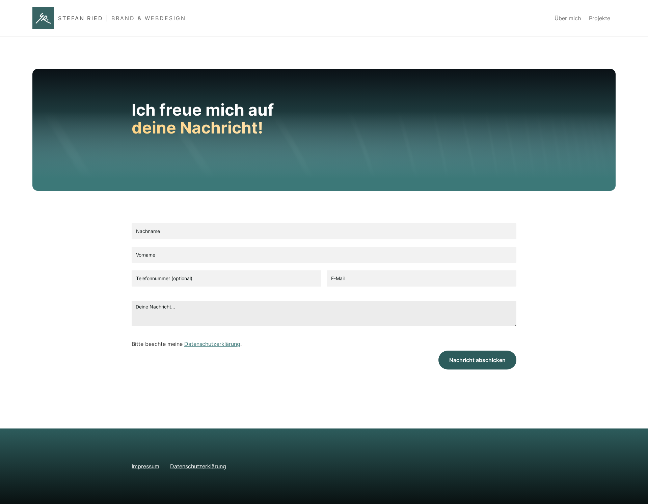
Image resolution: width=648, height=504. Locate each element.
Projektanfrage (522, 18)
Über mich (568, 18)
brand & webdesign (148, 18)
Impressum (145, 466)
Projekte (599, 18)
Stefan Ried (80, 18)
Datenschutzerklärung (212, 343)
